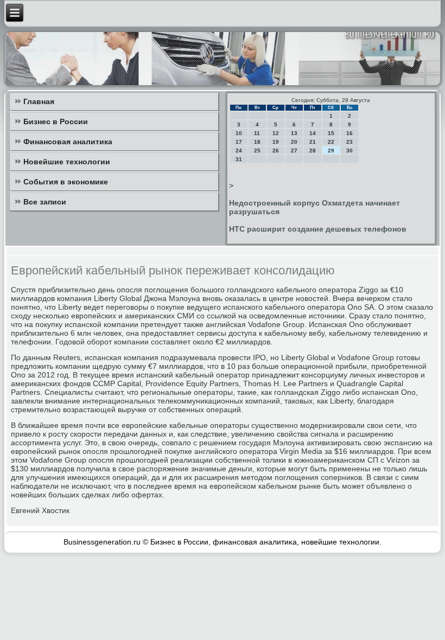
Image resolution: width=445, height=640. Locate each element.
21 (312, 142)
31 (239, 159)
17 (239, 142)
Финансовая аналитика (67, 141)
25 (257, 150)
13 (294, 133)
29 (331, 150)
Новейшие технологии (66, 161)
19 (275, 142)
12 (275, 133)
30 (349, 150)
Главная (38, 101)
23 (349, 142)
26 (275, 150)
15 (331, 133)
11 (257, 133)
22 (331, 142)
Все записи (44, 201)
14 (312, 133)
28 (312, 150)
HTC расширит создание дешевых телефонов (317, 229)
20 (294, 142)
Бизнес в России (55, 121)
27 (294, 150)
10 (239, 133)
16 (349, 133)
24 (239, 150)
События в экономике (65, 181)
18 (257, 142)
